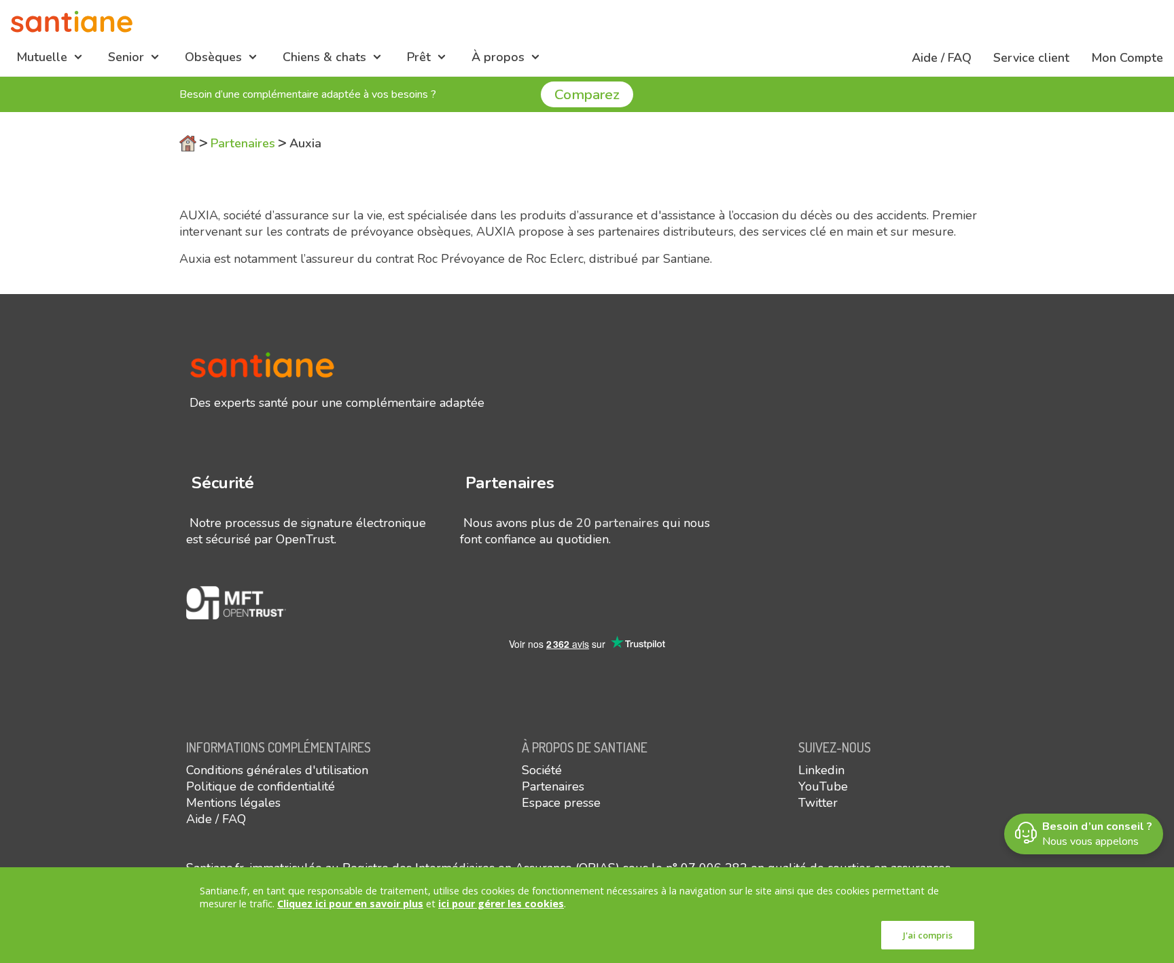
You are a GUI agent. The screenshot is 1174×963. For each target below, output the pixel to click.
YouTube (823, 786)
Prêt (419, 57)
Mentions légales (233, 803)
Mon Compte (1127, 58)
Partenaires (243, 143)
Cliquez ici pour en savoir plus (350, 903)
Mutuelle (41, 57)
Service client (1031, 58)
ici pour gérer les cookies (501, 903)
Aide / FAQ (942, 58)
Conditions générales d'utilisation (277, 770)
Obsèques (213, 57)
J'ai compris (928, 935)
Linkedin (821, 770)
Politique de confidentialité (260, 786)
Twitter (818, 803)
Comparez (587, 94)
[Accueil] (71, 22)
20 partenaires (617, 523)
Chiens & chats (324, 57)
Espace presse (561, 803)
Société (542, 770)
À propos (498, 57)
